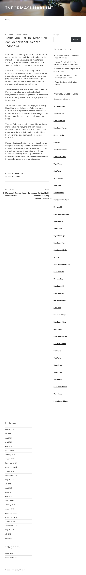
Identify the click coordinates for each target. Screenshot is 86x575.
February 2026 (10, 455)
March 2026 (9, 450)
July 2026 (8, 434)
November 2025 (11, 467)
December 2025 (11, 463)
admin (26, 34)
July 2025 (8, 484)
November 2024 (11, 517)
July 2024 (8, 534)
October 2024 (10, 521)
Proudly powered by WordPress (16, 570)
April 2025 (8, 496)
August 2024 (9, 530)
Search (56, 35)
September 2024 (11, 526)
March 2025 (9, 501)
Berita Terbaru (16, 174)
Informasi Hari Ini (29, 8)
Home (7, 20)
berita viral (14, 177)
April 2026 (8, 446)
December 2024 (11, 513)
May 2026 (8, 442)
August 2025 (9, 480)
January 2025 (10, 509)
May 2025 (8, 492)
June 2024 (8, 538)
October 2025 (10, 471)
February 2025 (10, 505)
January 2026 (10, 459)
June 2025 (8, 488)
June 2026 (8, 438)
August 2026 (9, 430)
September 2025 (11, 475)
